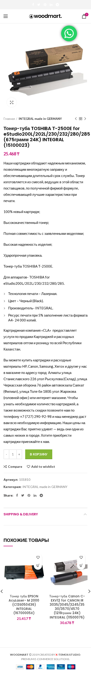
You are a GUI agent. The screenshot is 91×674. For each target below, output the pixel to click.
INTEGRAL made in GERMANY (40, 119)
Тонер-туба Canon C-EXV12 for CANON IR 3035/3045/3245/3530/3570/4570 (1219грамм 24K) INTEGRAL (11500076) (67, 606)
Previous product (76, 118)
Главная (9, 119)
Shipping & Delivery (21, 514)
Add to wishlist (43, 466)
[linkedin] (51, 5)
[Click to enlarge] (11, 102)
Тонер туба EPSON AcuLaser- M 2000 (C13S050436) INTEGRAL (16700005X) (24, 604)
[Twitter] (39, 5)
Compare (15, 466)
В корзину (39, 454)
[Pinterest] (45, 5)
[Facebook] (33, 5)
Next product (85, 118)
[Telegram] (57, 5)
